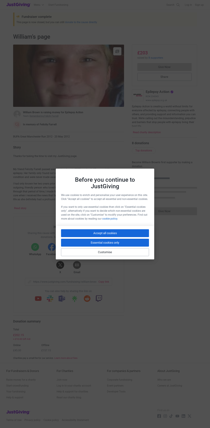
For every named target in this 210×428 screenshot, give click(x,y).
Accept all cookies (105, 233)
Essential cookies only (105, 242)
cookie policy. (110, 218)
